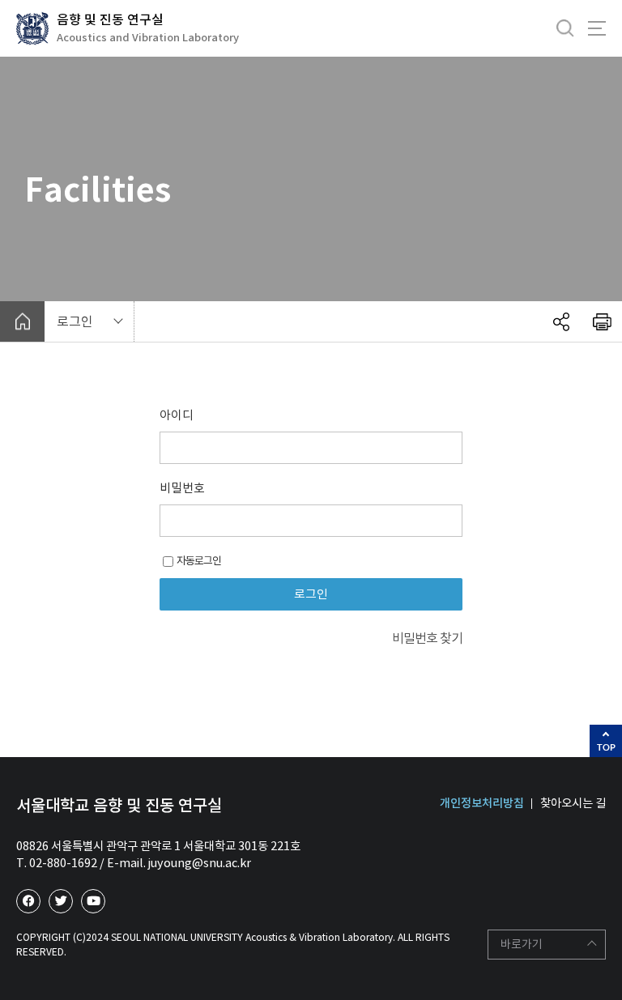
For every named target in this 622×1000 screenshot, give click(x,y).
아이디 (177, 415)
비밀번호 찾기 (427, 638)
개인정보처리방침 (482, 803)
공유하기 (561, 321)
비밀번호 (182, 488)
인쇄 (602, 321)
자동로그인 (199, 561)
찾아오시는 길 (573, 803)
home (22, 321)
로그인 (75, 321)
